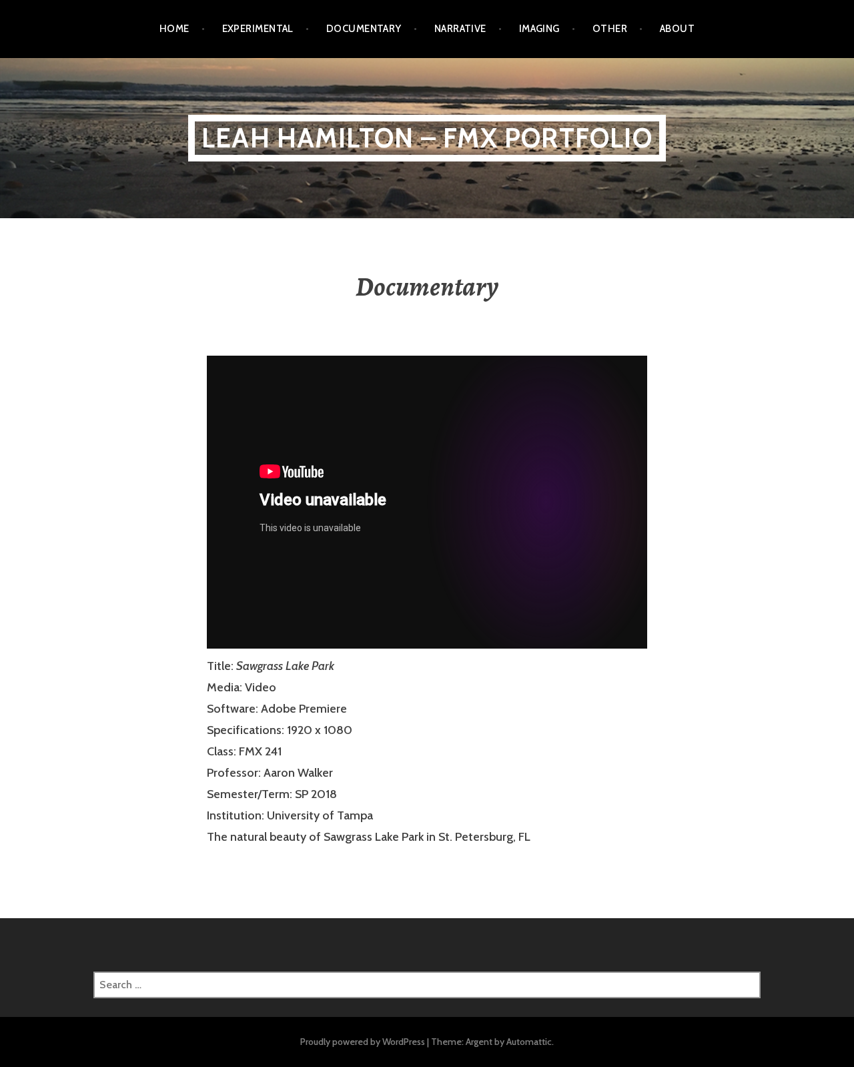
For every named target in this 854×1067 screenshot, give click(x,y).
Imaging (539, 29)
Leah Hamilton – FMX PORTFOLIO (427, 137)
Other (609, 29)
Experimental (258, 29)
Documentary (364, 29)
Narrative (460, 29)
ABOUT (677, 29)
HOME (174, 29)
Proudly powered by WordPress (362, 1042)
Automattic (529, 1042)
